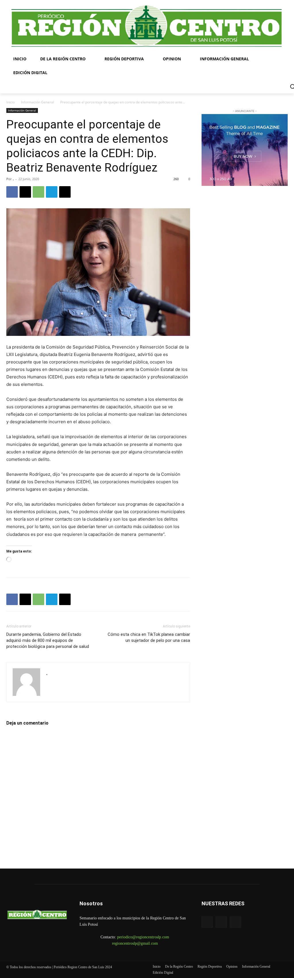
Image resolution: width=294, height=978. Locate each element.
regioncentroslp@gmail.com (135, 943)
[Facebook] (12, 192)
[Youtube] (235, 922)
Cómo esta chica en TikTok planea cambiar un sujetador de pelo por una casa (149, 637)
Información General (37, 102)
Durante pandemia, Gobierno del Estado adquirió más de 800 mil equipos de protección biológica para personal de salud (47, 640)
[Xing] (51, 681)
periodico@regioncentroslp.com (143, 937)
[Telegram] (51, 192)
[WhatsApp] (38, 192)
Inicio (10, 102)
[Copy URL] (65, 192)
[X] (25, 192)
